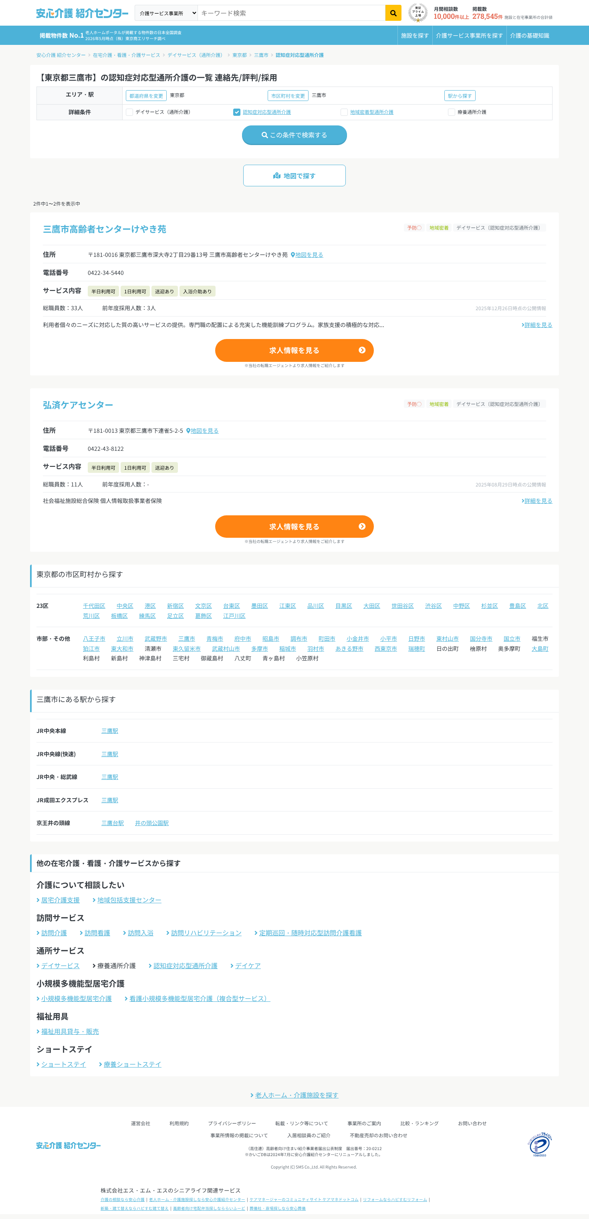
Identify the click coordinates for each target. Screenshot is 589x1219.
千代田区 (94, 605)
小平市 (388, 638)
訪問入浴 (140, 932)
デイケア (248, 965)
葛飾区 (203, 616)
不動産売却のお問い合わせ (378, 1135)
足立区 (175, 616)
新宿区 (175, 605)
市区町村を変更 (288, 95)
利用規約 (179, 1123)
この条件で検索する (297, 134)
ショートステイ (63, 1064)
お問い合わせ (472, 1123)
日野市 (416, 638)
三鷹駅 (109, 731)
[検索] (393, 13)
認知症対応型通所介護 (300, 54)
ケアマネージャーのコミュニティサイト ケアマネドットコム (304, 1199)
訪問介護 (54, 932)
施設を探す (415, 35)
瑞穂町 (416, 648)
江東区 (287, 605)
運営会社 (140, 1123)
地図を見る (309, 254)
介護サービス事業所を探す (469, 35)
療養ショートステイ (132, 1064)
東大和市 (122, 648)
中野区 (461, 605)
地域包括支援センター (129, 899)
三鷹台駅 (112, 823)
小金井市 (358, 638)
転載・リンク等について (301, 1123)
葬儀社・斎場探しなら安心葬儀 (278, 1208)
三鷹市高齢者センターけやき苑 (104, 228)
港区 (150, 605)
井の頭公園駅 (152, 823)
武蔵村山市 (226, 648)
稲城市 (287, 648)
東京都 (239, 54)
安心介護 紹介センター (61, 54)
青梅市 (214, 638)
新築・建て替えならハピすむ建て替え (135, 1208)
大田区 (371, 605)
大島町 (540, 648)
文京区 (203, 605)
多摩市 (259, 648)
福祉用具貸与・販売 (70, 1031)
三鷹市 (261, 54)
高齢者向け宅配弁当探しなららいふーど (209, 1208)
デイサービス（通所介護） (196, 54)
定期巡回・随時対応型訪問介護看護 (310, 932)
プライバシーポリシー (232, 1123)
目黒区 (343, 605)
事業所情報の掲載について (239, 1135)
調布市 (298, 638)
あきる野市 (349, 648)
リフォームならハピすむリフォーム (395, 1199)
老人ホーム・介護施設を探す (297, 1095)
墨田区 (259, 605)
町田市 (327, 638)
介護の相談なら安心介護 (123, 1199)
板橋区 (119, 616)
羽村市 (315, 648)
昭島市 (270, 638)
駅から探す (460, 95)
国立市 (512, 638)
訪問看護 (97, 932)
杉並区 (489, 605)
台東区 (231, 605)
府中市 (242, 638)
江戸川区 (234, 616)
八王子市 (94, 638)
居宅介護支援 (60, 899)
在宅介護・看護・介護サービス (126, 54)
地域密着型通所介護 (371, 112)
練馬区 (147, 616)
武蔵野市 (156, 638)
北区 (543, 605)
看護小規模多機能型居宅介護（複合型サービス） (199, 998)
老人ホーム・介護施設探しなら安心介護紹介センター (197, 1199)
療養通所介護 (472, 112)
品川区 (315, 605)
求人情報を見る (294, 350)
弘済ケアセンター (78, 404)
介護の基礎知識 (529, 35)
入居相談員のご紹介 (309, 1135)
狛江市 (91, 648)
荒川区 (91, 616)
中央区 (125, 605)
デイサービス (60, 965)
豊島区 (517, 605)
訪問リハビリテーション (206, 932)
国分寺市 (481, 638)
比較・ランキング (419, 1123)
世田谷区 (402, 605)
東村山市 (447, 638)
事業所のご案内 (364, 1123)
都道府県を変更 (146, 95)
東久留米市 (187, 648)
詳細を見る (538, 325)
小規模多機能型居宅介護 (76, 998)
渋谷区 (433, 605)
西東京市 (386, 648)
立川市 (125, 638)
